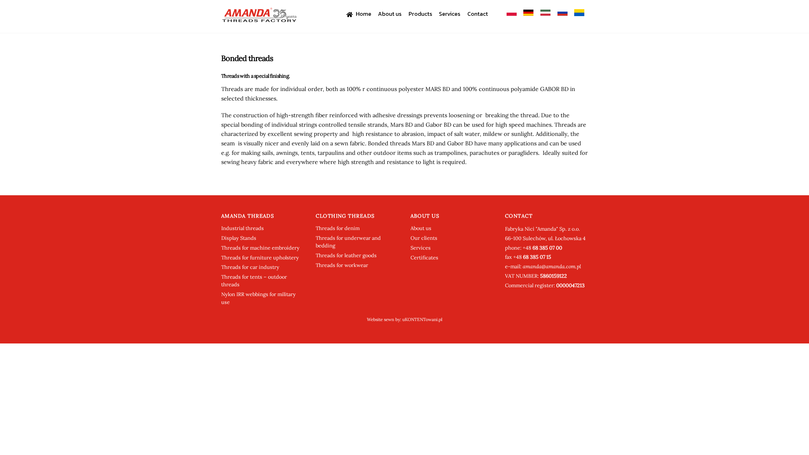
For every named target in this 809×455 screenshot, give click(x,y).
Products (420, 13)
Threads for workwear (342, 265)
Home (363, 13)
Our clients (424, 238)
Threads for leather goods (346, 255)
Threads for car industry (250, 267)
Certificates (424, 257)
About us (390, 13)
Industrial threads (242, 228)
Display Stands (238, 238)
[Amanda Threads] (259, 19)
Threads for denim (338, 228)
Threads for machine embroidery (260, 248)
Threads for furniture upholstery (260, 257)
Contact (477, 13)
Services (449, 13)
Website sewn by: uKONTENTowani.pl (404, 319)
